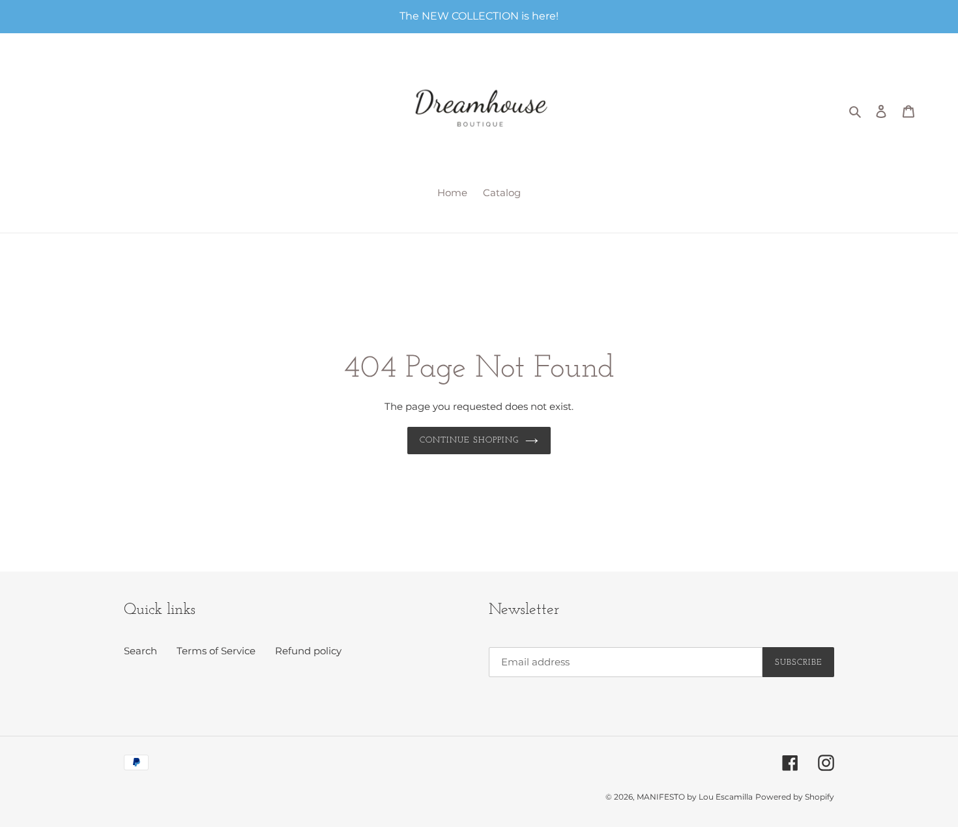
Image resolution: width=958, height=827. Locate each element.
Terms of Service (216, 651)
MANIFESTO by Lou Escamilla (695, 797)
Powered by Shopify (794, 797)
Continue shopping (469, 440)
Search (140, 651)
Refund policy (308, 651)
